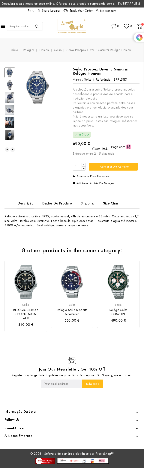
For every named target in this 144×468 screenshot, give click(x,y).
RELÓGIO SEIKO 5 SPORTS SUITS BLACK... (26, 314)
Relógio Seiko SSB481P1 (118, 312)
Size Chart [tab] (111, 203)
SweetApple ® (129, 3)
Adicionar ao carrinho (114, 167)
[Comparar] (113, 26)
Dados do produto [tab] (57, 203)
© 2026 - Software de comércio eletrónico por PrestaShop (72, 454)
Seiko (88, 79)
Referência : (104, 79)
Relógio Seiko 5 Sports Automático (72, 312)
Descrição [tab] (26, 203)
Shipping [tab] (87, 203)
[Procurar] (37, 26)
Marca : (78, 79)
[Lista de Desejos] (126, 26)
